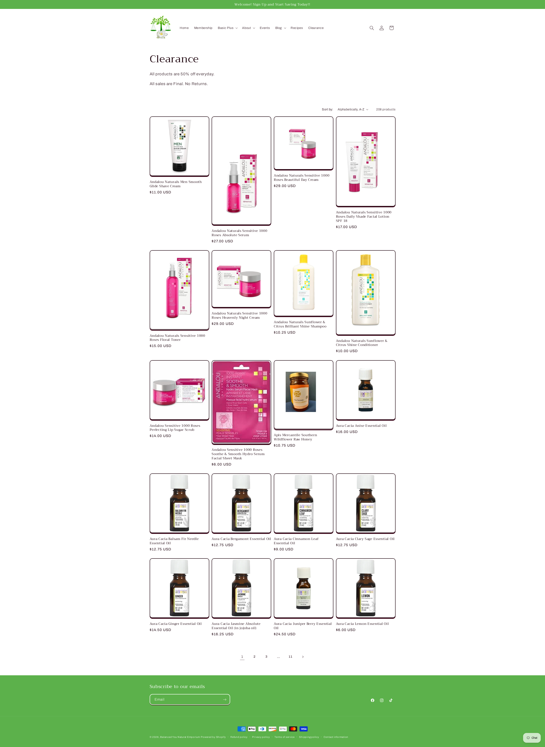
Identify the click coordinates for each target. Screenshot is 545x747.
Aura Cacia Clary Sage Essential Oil (365, 539)
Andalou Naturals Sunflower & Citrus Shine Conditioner (362, 343)
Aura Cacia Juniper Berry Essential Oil (303, 626)
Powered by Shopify (213, 737)
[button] (227, 28)
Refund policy (239, 737)
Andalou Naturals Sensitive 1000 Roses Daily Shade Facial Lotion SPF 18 (364, 216)
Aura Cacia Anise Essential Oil (361, 426)
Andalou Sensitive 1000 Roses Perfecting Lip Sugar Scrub (175, 428)
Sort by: (327, 109)
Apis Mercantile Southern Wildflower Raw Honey (295, 437)
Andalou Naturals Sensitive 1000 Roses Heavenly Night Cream (239, 315)
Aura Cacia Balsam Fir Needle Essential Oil (174, 541)
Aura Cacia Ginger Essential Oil (176, 624)
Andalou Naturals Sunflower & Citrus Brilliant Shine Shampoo (300, 324)
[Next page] (303, 657)
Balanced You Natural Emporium (180, 737)
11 (290, 656)
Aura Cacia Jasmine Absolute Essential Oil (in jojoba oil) (236, 626)
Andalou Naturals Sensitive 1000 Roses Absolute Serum (239, 233)
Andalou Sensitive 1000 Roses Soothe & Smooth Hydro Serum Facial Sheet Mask (238, 454)
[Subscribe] (224, 699)
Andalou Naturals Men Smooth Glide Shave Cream (176, 184)
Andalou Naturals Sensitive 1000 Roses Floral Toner (177, 338)
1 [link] (242, 657)
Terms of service (284, 737)
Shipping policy (309, 737)
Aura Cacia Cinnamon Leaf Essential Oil (296, 541)
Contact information (336, 737)
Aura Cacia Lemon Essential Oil (362, 624)
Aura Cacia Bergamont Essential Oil (241, 539)
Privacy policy (261, 737)
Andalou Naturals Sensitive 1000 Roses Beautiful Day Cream (301, 177)
